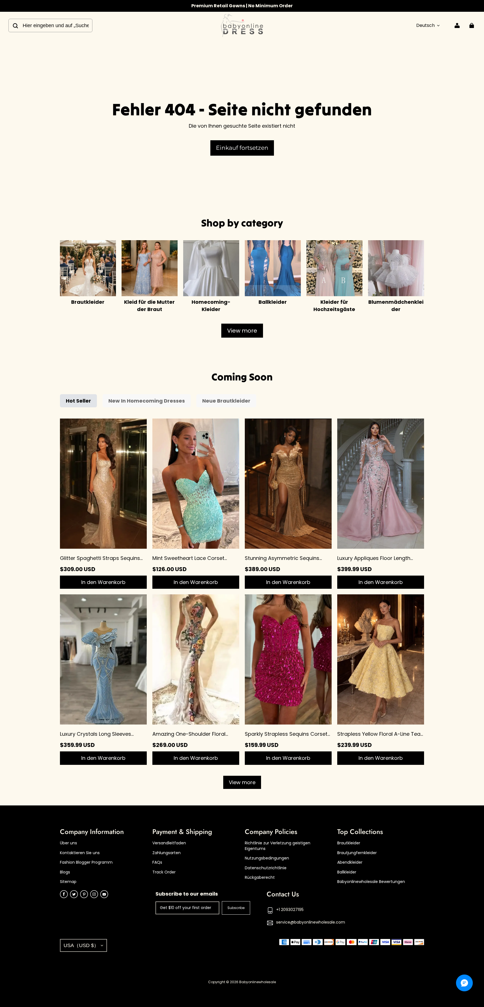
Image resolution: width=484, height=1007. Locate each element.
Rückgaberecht (260, 877)
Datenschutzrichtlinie (266, 868)
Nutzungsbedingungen (267, 858)
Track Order (164, 872)
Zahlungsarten (166, 853)
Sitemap (68, 881)
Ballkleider (346, 872)
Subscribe (236, 907)
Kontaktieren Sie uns (80, 853)
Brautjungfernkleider (357, 853)
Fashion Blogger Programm (86, 862)
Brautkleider (348, 843)
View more (242, 331)
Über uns (68, 843)
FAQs (157, 862)
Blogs (65, 872)
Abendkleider (349, 862)
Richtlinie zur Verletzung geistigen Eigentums (277, 845)
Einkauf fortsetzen (242, 147)
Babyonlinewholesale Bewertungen (371, 881)
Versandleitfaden (169, 843)
